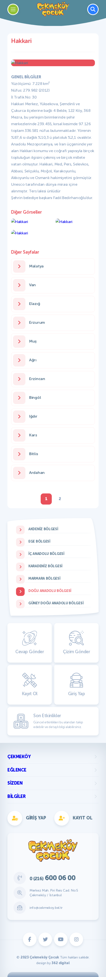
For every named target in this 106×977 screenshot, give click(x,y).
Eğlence (16, 770)
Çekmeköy (19, 756)
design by (53, 963)
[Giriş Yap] (75, 346)
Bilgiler (16, 796)
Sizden (14, 783)
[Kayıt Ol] (30, 346)
